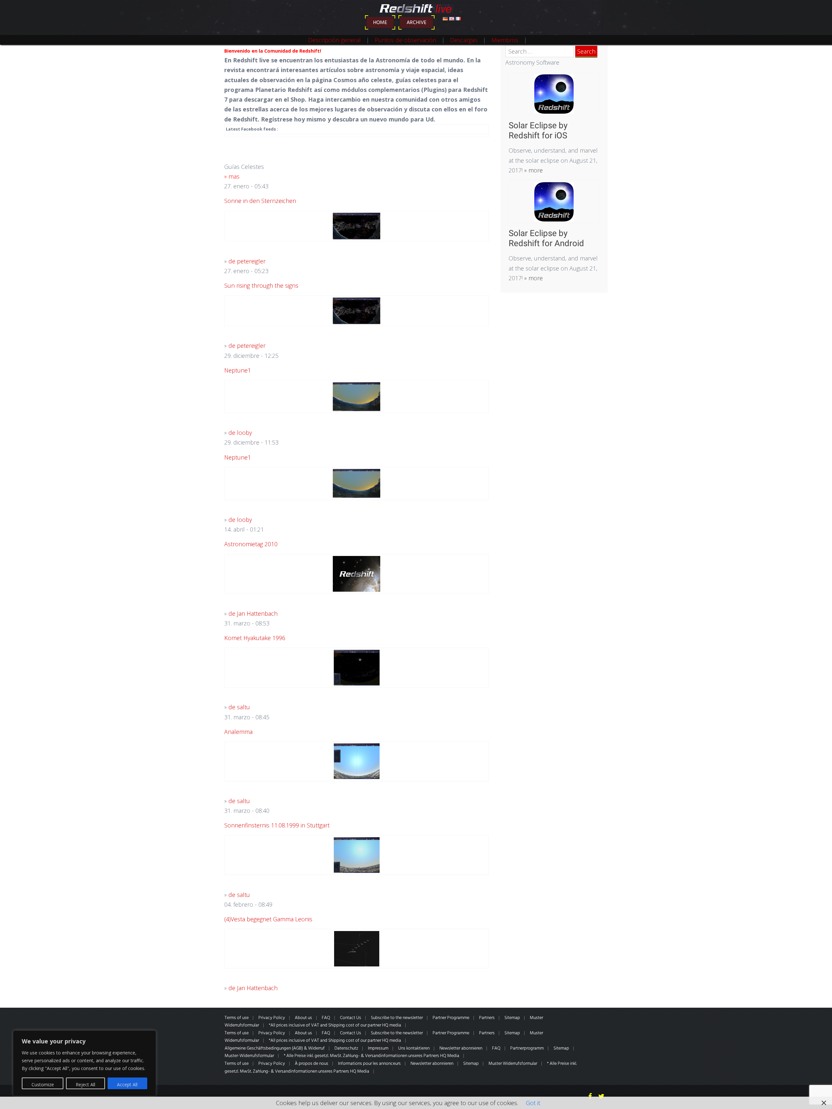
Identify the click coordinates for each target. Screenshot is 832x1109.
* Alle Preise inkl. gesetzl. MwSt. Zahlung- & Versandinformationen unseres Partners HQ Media (371, 1056)
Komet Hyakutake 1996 (254, 638)
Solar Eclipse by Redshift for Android (546, 238)
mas (234, 176)
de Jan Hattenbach (253, 613)
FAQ (326, 1018)
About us (303, 1018)
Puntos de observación (405, 40)
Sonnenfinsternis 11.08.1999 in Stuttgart (277, 825)
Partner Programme (451, 1018)
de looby (240, 432)
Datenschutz (346, 1048)
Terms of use (237, 1018)
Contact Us (350, 1018)
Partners (487, 1018)
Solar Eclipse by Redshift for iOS (538, 130)
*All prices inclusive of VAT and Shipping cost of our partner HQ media (335, 1025)
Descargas (463, 40)
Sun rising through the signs (261, 285)
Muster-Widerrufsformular (249, 1056)
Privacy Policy (271, 1018)
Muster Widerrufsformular (512, 1063)
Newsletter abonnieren (460, 1048)
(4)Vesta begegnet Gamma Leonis (268, 919)
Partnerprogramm (527, 1048)
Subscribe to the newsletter (397, 1018)
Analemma (238, 732)
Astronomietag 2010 (251, 544)
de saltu (239, 707)
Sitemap (512, 1018)
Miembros (504, 40)
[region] (84, 1063)
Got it (533, 1103)
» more (533, 170)
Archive (416, 23)
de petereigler (247, 261)
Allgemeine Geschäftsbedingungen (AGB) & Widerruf (275, 1048)
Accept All (127, 1084)
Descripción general (334, 40)
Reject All (85, 1084)
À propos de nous (311, 1063)
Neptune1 (237, 370)
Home (380, 23)
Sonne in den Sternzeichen (260, 201)
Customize (43, 1084)
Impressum (378, 1048)
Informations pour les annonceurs (369, 1063)
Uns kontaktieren (414, 1048)
